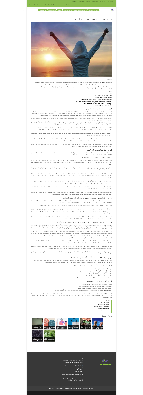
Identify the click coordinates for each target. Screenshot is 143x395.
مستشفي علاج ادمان (71, 393)
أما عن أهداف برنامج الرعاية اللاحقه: (103, 105)
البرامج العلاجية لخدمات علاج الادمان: (103, 97)
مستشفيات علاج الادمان (105, 169)
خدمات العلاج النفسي (104, 302)
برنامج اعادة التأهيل (101, 225)
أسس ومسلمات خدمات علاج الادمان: (103, 95)
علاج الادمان (104, 82)
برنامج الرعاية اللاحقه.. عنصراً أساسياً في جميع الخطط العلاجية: (97, 103)
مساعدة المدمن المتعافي (105, 290)
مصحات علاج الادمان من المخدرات (91, 127)
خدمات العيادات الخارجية (103, 304)
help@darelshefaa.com (68, 365)
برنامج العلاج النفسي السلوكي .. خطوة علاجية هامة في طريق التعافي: (95, 99)
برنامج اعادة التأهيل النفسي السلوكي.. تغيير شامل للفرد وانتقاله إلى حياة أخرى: (93, 101)
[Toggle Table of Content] (110, 93)
